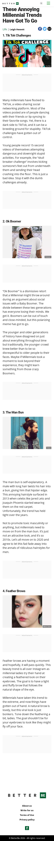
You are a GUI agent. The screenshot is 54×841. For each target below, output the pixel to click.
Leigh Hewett (17, 29)
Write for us (27, 810)
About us (27, 806)
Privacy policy (27, 819)
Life (5, 29)
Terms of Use (27, 815)
